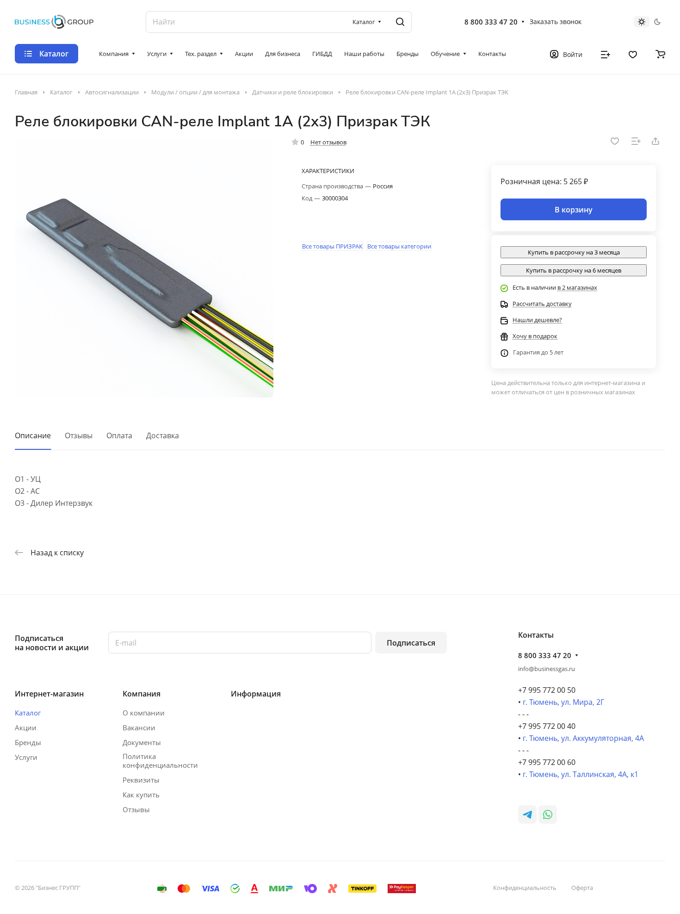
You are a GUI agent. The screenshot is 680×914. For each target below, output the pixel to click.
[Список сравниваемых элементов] (605, 53)
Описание (33, 435)
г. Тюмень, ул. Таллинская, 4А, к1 (580, 774)
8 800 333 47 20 (491, 22)
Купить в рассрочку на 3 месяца (574, 252)
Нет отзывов (328, 142)
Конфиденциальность (524, 887)
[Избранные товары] (633, 53)
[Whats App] (547, 814)
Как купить (141, 794)
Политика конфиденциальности (160, 761)
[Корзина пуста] (660, 53)
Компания (142, 694)
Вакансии (139, 727)
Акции (26, 727)
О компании (144, 712)
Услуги (26, 757)
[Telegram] (527, 814)
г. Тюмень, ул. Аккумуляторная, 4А (583, 738)
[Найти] (400, 22)
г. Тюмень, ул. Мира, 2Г (563, 702)
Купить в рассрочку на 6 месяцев (573, 270)
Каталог (28, 712)
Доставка (162, 435)
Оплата (119, 435)
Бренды (28, 742)
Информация (256, 694)
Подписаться (411, 643)
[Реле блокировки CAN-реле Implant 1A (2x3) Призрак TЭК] (144, 268)
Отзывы (79, 435)
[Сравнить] (636, 141)
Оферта (582, 887)
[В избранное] (614, 141)
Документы (142, 742)
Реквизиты (141, 779)
